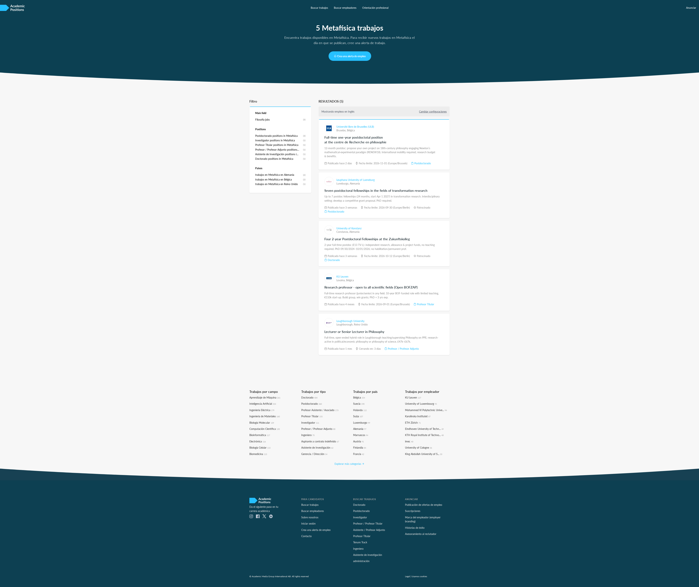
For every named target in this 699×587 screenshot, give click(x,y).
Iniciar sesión (308, 523)
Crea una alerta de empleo (351, 56)
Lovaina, (341, 280)
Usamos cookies (419, 576)
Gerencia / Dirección (314, 454)
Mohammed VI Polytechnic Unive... (426, 410)
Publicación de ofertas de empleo (423, 504)
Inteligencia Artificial (262, 403)
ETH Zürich (413, 422)
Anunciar (691, 7)
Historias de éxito (414, 527)
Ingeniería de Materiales (264, 416)
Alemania (355, 183)
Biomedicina (258, 454)
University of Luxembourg (421, 403)
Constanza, (342, 231)
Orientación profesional (375, 7)
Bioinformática (259, 435)
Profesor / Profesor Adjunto (403, 348)
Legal (407, 576)
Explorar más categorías (348, 464)
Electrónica (257, 441)
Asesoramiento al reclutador (420, 534)
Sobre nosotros (309, 517)
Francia (358, 454)
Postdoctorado (422, 163)
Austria (358, 441)
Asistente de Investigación (317, 447)
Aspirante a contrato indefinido (320, 441)
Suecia (358, 403)
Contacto (306, 536)
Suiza (358, 416)
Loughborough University (350, 321)
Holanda (360, 410)
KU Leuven (342, 276)
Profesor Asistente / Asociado (319, 410)
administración (361, 561)
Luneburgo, (343, 183)
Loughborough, (345, 324)
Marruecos (360, 435)
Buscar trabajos (319, 7)
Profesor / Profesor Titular (367, 523)
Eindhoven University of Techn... (424, 429)
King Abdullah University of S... (423, 454)
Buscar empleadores (345, 7)
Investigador (310, 422)
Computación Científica (264, 429)
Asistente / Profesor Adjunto (369, 530)
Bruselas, (341, 130)
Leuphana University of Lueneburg (355, 180)
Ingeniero (308, 435)
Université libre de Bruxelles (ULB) (355, 126)
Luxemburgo (361, 422)
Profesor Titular (425, 304)
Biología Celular (259, 447)
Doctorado (333, 260)
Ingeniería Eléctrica (261, 410)
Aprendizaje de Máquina (264, 397)
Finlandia (359, 447)
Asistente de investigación (367, 555)
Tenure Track (360, 542)
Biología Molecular (261, 422)
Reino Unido (361, 324)
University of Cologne (418, 447)
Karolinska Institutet (418, 416)
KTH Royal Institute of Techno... (424, 435)
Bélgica (351, 130)
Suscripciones (412, 511)
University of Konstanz (349, 228)
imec (409, 441)
